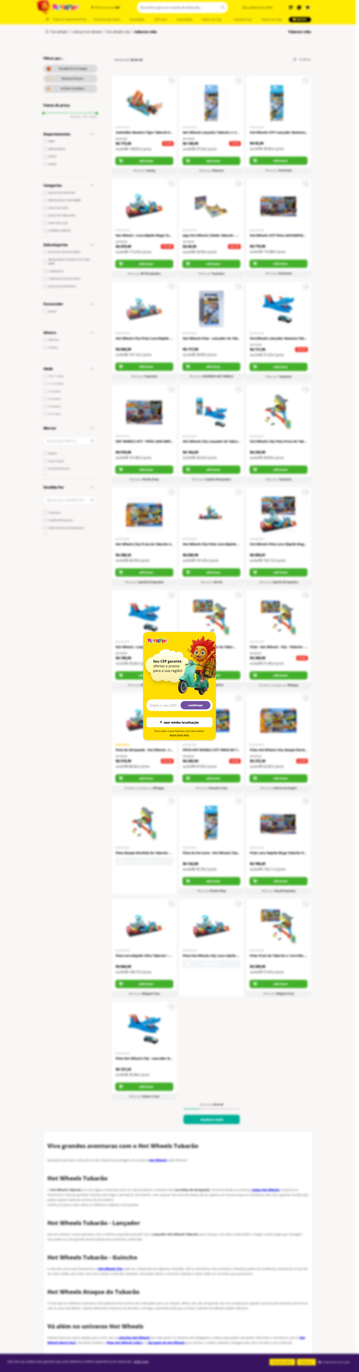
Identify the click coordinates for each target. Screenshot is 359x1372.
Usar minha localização (181, 722)
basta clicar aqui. (179, 735)
